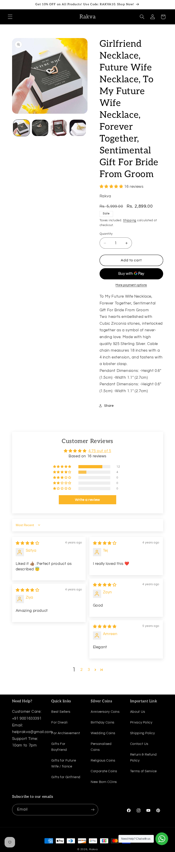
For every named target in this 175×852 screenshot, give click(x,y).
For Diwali (59, 722)
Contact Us (139, 744)
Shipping (129, 220)
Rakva (93, 849)
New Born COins (104, 782)
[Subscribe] (92, 809)
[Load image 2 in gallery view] (40, 128)
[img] (27, 543)
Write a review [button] (87, 500)
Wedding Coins (103, 733)
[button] (10, 17)
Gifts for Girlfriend (65, 777)
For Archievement (65, 733)
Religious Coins (103, 760)
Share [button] (109, 405)
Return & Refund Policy (143, 757)
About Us (137, 711)
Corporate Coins (104, 771)
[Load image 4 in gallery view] (77, 128)
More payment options (131, 285)
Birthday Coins (102, 722)
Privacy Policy (141, 722)
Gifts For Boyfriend (59, 747)
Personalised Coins (101, 747)
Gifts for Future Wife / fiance (63, 763)
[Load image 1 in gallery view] (21, 128)
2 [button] (81, 670)
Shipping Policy (142, 733)
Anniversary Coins (105, 711)
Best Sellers (60, 711)
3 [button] (89, 670)
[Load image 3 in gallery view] (59, 128)
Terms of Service (143, 771)
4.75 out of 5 (99, 451)
